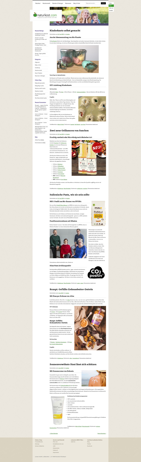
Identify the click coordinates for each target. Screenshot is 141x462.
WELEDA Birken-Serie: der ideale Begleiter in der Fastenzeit (41, 128)
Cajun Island (61, 173)
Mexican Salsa (61, 168)
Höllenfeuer (61, 166)
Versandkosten (39, 441)
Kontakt (111, 10)
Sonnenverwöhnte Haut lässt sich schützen (73, 364)
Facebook (89, 446)
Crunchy (60, 311)
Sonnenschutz (53, 428)
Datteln (53, 342)
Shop (110, 3)
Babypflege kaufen (39, 85)
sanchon (85, 188)
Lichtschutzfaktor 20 (65, 385)
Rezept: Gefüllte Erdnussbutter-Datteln (71, 289)
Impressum (56, 452)
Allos (68, 300)
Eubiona (62, 378)
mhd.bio (73, 441)
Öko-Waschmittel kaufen (41, 98)
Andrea (68, 34)
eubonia (98, 426)
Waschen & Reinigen (40, 75)
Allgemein (37, 62)
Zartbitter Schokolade (61, 342)
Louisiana (60, 172)
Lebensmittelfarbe (81, 92)
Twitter (89, 444)
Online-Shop (38, 440)
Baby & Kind (61, 124)
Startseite (53, 24)
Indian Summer (61, 170)
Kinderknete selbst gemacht (65, 30)
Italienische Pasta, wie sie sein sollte (69, 194)
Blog (110, 5)
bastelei (72, 124)
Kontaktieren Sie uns (58, 444)
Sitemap (37, 444)
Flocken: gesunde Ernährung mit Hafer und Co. (41, 39)
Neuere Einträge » (102, 433)
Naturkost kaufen (39, 91)
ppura (81, 283)
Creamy (53, 311)
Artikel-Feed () (39, 140)
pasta (78, 283)
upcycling (83, 124)
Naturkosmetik (85, 426)
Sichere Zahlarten (39, 446)
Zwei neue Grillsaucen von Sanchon (69, 130)
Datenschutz (56, 448)
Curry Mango (64, 179)
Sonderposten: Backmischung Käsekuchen (38, 49)
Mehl (56, 92)
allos (71, 358)
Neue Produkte (67, 188)
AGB (54, 446)
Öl (75, 92)
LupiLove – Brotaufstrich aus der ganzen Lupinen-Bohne (41, 110)
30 (73, 385)
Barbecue (60, 164)
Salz (62, 92)
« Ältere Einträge (54, 433)
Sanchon (56, 143)
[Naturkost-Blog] (42, 15)
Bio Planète (54, 41)
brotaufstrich (76, 358)
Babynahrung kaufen (40, 83)
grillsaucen (79, 188)
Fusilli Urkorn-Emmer (62, 205)
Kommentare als (40, 142)
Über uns (111, 8)
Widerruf (55, 450)
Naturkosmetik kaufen (40, 88)
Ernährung (60, 188)
